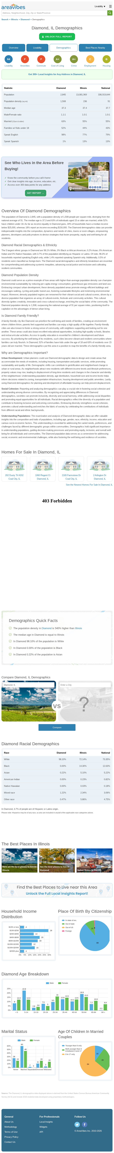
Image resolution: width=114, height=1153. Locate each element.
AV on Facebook (84, 1124)
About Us (9, 1122)
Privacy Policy (11, 1137)
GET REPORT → (35, 193)
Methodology (10, 1127)
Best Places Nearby (95, 47)
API (41, 1132)
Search (4, 19)
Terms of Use (11, 1132)
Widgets (43, 1127)
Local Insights (46, 1122)
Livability (99, 6)
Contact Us (9, 1142)
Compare (57, 727)
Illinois (14, 19)
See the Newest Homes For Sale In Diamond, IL (89, 484)
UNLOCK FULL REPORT (58, 36)
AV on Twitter (77, 1124)
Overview (13, 47)
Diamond (25, 19)
